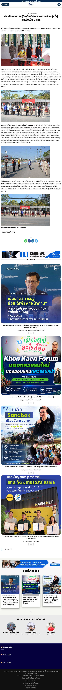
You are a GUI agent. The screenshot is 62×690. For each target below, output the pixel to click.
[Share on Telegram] (36, 240)
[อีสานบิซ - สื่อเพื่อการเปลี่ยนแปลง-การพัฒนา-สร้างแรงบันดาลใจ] (31, 4)
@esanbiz (8, 549)
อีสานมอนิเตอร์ (33, 13)
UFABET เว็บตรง (13, 636)
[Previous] (4, 591)
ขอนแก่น (27, 13)
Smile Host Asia (31, 687)
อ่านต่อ (31, 333)
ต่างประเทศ (7, 662)
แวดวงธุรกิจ (7, 655)
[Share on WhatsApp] (25, 240)
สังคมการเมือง (8, 647)
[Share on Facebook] (29, 240)
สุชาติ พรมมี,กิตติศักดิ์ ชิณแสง (31, 683)
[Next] (57, 591)
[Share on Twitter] (32, 240)
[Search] (59, 4)
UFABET (4, 636)
